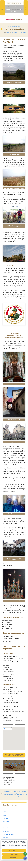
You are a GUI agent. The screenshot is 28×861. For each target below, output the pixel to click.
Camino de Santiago (13, 793)
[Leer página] (25, 858)
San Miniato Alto (10, 796)
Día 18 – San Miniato (15, 29)
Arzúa (4, 815)
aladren (7, 32)
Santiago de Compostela (9, 809)
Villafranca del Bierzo (8, 834)
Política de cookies (6, 847)
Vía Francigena (17, 796)
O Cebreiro (5, 831)
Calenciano (5, 793)
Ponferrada (5, 837)
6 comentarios (23, 32)
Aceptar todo (14, 850)
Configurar (14, 857)
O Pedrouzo (6, 812)
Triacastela (5, 828)
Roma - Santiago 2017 (14, 26)
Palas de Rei (6, 818)
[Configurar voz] (25, 854)
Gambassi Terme (13, 794)
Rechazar (14, 854)
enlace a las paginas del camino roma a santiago (14, 754)
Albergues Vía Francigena (19, 791)
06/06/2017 (14, 32)
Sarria (4, 825)
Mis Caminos (14, 3)
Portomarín (6, 821)
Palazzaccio (19, 794)
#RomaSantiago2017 (7, 791)
